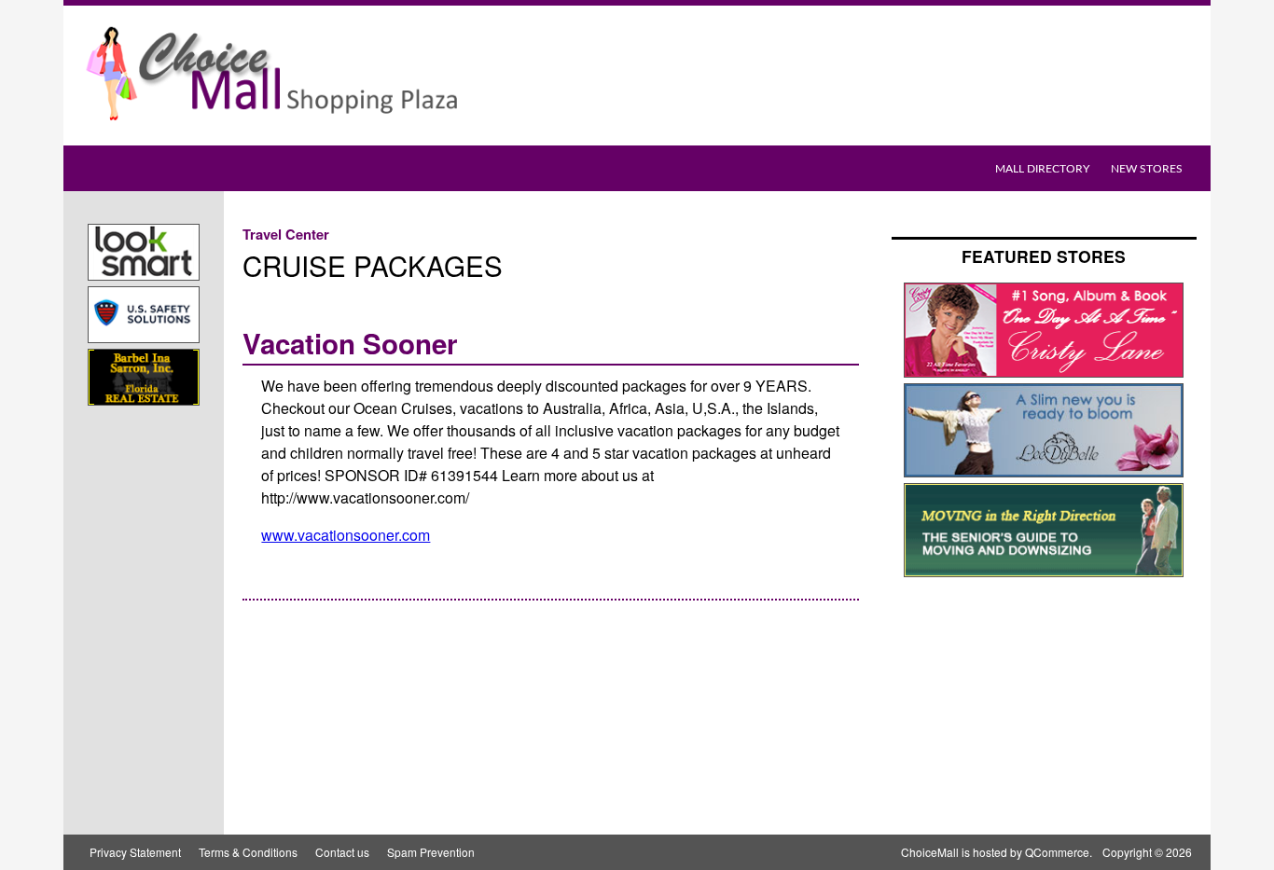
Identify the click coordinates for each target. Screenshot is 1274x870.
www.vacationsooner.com (345, 534)
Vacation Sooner (350, 343)
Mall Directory (1042, 168)
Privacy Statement (135, 852)
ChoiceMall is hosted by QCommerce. (996, 852)
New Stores (1147, 168)
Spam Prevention (431, 852)
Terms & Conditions (248, 852)
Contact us (342, 852)
